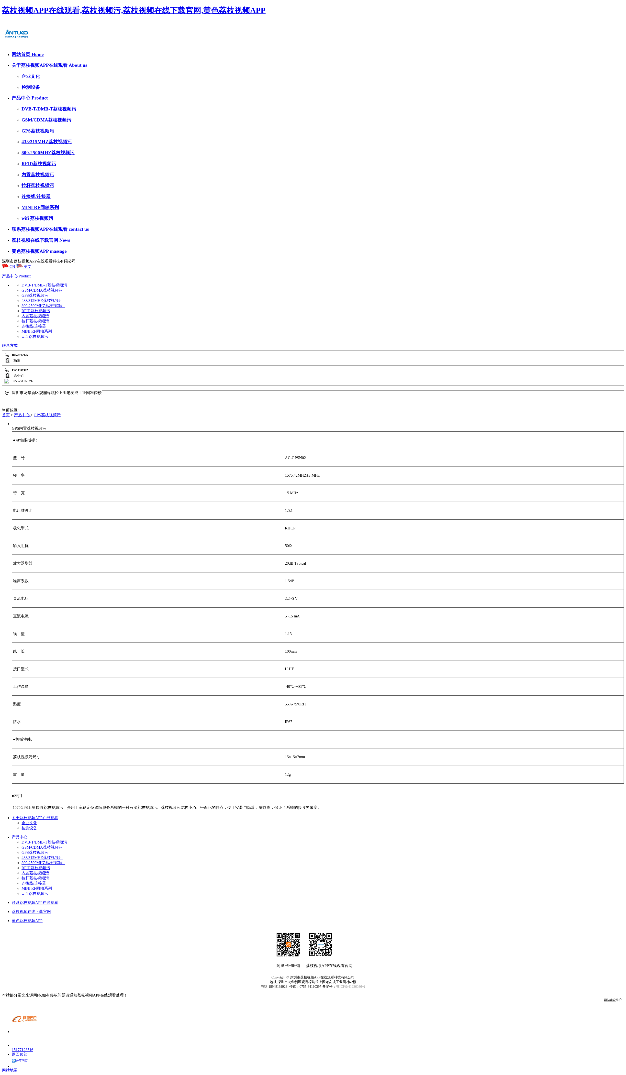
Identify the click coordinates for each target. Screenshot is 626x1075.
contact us (79, 229)
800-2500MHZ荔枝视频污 (48, 152)
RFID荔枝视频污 (39, 163)
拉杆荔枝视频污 (38, 185)
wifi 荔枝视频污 (37, 218)
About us (78, 65)
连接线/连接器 (36, 196)
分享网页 (22, 1060)
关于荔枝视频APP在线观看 (40, 65)
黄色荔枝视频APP (31, 251)
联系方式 (10, 345)
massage (58, 251)
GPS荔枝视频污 (38, 130)
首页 (6, 415)
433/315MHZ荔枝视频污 (47, 141)
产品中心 (22, 97)
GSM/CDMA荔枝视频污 (46, 119)
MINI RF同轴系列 (40, 207)
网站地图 (10, 1070)
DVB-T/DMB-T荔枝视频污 (49, 108)
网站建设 (610, 1000)
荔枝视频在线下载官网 (35, 240)
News (64, 240)
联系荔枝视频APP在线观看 (40, 229)
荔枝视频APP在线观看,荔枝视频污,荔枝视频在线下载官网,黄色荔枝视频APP (134, 10)
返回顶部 (19, 1054)
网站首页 (22, 54)
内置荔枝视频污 (38, 174)
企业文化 (31, 76)
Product (40, 97)
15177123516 (22, 1050)
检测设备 (31, 87)
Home (38, 54)
